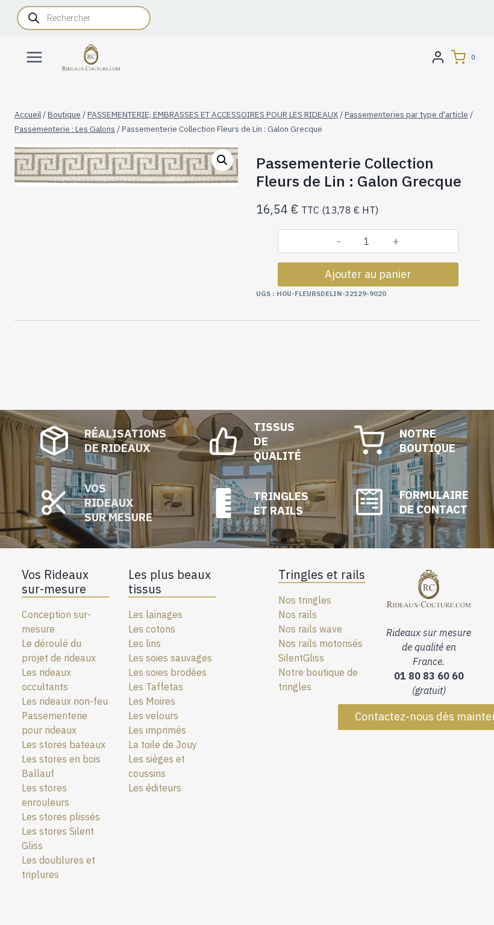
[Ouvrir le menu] (34, 57)
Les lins (144, 643)
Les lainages (155, 614)
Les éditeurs (154, 788)
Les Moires (151, 701)
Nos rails (297, 614)
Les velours (153, 716)
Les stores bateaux (63, 744)
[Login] (438, 57)
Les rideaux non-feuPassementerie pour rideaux (65, 715)
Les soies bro (157, 672)
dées (196, 672)
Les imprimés (157, 730)
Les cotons (151, 629)
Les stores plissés (61, 817)
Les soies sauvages (170, 658)
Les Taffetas (155, 687)
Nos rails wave (310, 629)
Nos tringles (304, 600)
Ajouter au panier (368, 274)
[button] (222, 160)
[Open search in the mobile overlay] (83, 18)
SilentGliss (301, 658)
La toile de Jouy (162, 744)
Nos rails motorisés (320, 643)
